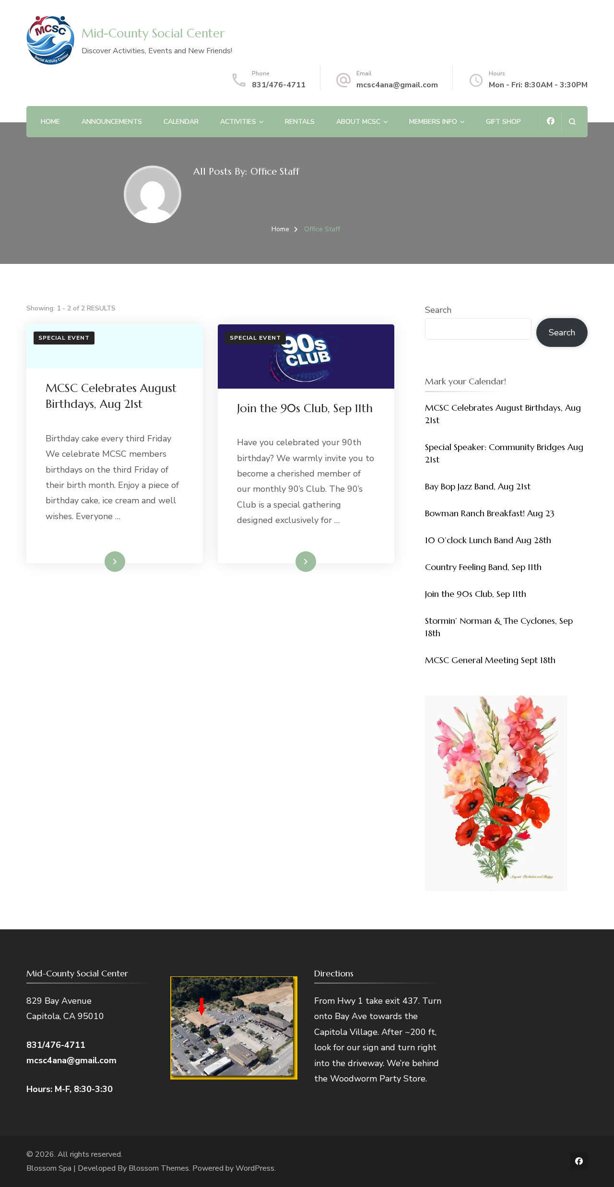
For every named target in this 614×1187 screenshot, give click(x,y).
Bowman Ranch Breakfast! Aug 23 (490, 513)
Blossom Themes (159, 1168)
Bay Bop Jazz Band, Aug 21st (478, 486)
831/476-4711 (279, 85)
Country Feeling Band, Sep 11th (483, 566)
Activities (238, 121)
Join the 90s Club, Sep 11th (305, 408)
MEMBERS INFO (433, 121)
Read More (99, 561)
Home (50, 121)
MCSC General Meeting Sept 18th (490, 659)
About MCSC (358, 121)
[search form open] (572, 121)
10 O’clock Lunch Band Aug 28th (488, 540)
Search (438, 310)
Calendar (181, 121)
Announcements (112, 121)
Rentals (300, 121)
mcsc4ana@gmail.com (397, 85)
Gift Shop (503, 121)
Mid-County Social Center (153, 33)
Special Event (64, 338)
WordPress (255, 1168)
